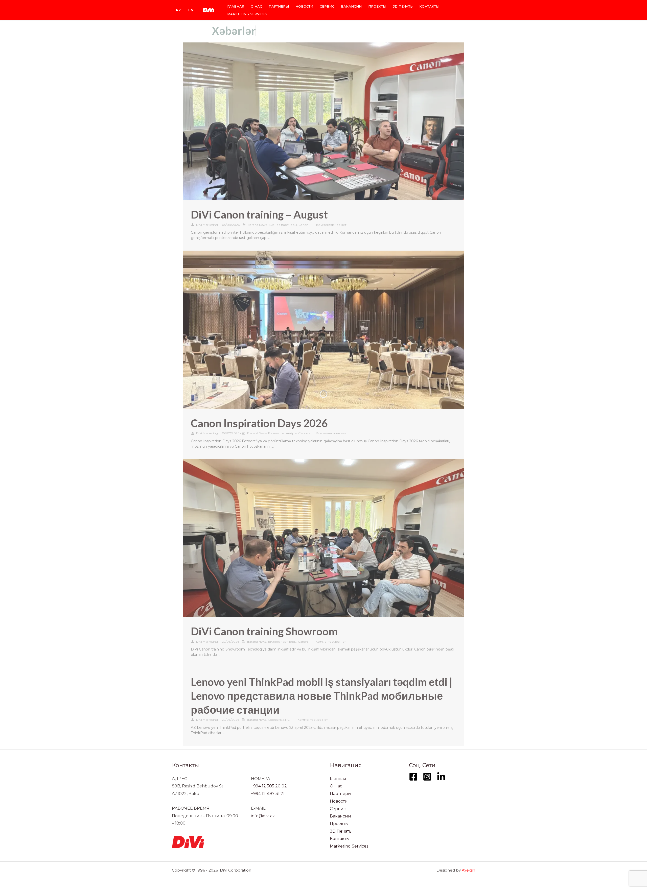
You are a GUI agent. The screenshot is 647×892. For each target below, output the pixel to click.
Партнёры (279, 6)
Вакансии (351, 6)
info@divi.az (263, 815)
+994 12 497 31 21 (268, 793)
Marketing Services (247, 14)
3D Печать (403, 6)
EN (190, 10)
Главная (235, 6)
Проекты (377, 6)
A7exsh (468, 870)
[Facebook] (413, 776)
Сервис (327, 6)
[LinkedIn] (441, 776)
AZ (178, 10)
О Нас (256, 6)
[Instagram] (427, 776)
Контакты (429, 6)
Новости (304, 6)
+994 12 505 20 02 (269, 786)
